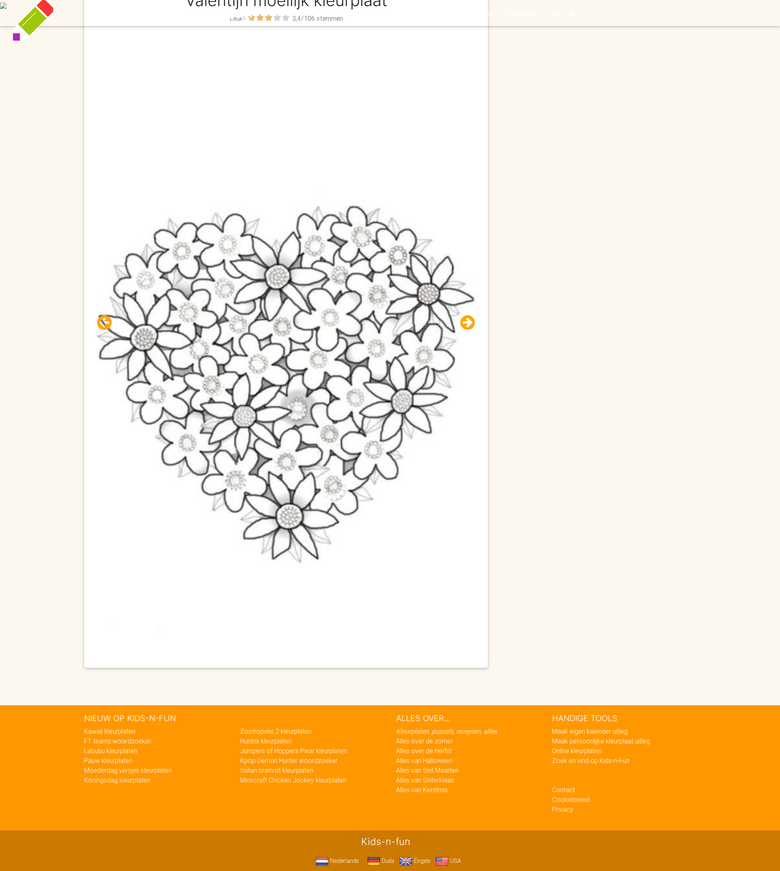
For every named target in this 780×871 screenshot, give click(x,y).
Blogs (317, 13)
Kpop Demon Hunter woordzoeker (289, 760)
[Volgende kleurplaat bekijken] (464, 323)
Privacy (562, 809)
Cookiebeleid (570, 799)
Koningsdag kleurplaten (117, 780)
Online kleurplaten (577, 751)
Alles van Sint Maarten (427, 770)
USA (454, 860)
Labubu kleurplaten (110, 751)
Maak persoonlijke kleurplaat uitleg (601, 741)
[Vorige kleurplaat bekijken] (107, 323)
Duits (387, 860)
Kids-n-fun (212, 12)
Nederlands (344, 860)
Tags (554, 13)
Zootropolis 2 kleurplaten (276, 731)
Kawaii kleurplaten (109, 731)
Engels (421, 860)
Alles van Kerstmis (422, 790)
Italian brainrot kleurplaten (276, 770)
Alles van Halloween (424, 760)
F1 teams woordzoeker (117, 741)
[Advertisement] (286, 82)
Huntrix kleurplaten (266, 741)
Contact (563, 790)
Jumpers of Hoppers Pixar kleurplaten (293, 751)
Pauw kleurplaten (108, 760)
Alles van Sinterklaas (425, 780)
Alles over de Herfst (424, 751)
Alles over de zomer (424, 741)
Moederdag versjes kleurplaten (128, 770)
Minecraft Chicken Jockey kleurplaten (293, 780)
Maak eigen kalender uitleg (590, 731)
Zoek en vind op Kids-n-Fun (590, 760)
